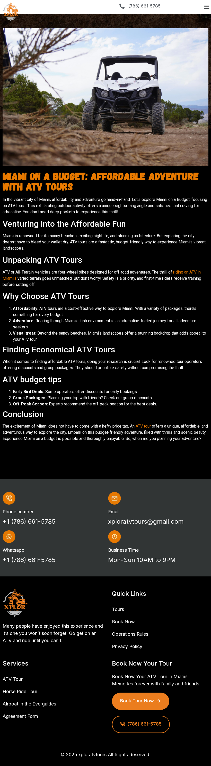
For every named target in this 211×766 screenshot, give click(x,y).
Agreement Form (20, 716)
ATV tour (143, 426)
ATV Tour (13, 679)
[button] (206, 7)
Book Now (123, 621)
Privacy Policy (127, 646)
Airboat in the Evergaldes (29, 704)
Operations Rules (130, 634)
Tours (118, 609)
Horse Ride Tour (20, 691)
